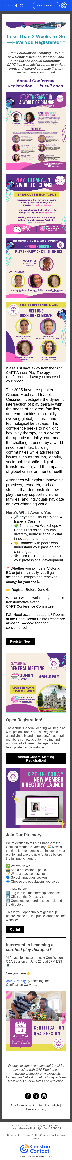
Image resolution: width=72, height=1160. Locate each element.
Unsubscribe (14, 1135)
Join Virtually (16, 981)
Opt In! (15, 929)
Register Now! (20, 641)
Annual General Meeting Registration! (36, 758)
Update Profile (30, 1135)
